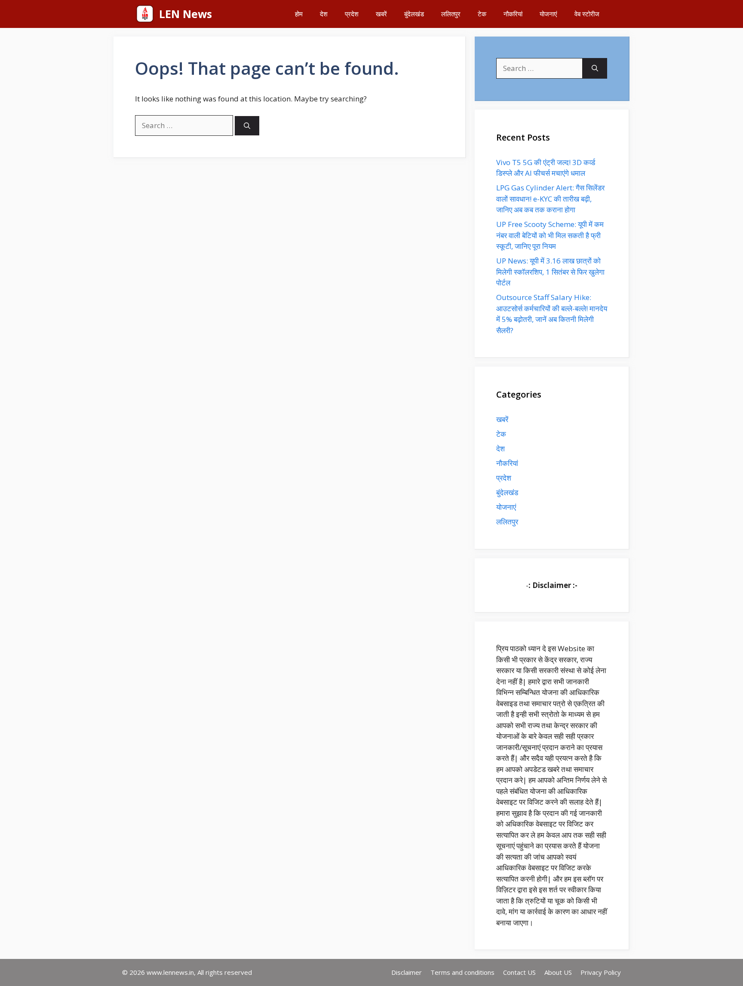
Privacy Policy (600, 972)
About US (558, 972)
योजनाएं (548, 13)
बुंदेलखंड (414, 13)
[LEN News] (145, 14)
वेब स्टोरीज (586, 13)
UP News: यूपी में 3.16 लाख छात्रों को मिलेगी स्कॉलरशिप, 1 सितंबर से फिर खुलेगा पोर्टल (550, 272)
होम (299, 13)
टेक (482, 13)
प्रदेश (352, 13)
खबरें (381, 13)
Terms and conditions (462, 972)
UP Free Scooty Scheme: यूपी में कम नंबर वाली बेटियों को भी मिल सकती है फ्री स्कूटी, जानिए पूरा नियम (550, 235)
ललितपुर (451, 13)
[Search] (247, 125)
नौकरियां (513, 13)
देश (324, 13)
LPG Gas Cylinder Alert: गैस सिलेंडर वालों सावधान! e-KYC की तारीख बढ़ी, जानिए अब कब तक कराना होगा (550, 198)
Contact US (519, 972)
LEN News (185, 13)
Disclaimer (406, 972)
